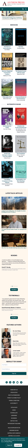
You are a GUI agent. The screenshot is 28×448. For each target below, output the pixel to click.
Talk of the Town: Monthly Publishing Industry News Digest (13, 247)
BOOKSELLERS (14, 412)
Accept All (18, 445)
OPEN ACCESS (14, 392)
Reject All (9, 445)
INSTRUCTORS (14, 420)
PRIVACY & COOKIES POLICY (14, 397)
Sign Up (14, 373)
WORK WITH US (14, 389)
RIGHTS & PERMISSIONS (14, 395)
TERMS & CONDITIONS (14, 400)
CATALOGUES (14, 407)
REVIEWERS (14, 418)
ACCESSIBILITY (14, 403)
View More (14, 289)
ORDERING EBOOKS (14, 430)
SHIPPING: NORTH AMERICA (14, 433)
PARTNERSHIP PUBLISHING (14, 423)
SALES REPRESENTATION (14, 427)
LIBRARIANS (14, 415)
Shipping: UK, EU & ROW (14, 435)
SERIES (14, 410)
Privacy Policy (8, 441)
